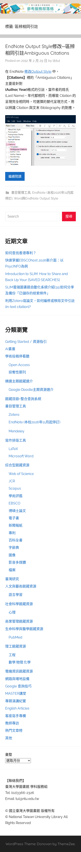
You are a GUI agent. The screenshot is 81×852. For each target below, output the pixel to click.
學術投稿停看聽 (17, 356)
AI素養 (10, 349)
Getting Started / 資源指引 (26, 342)
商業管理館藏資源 (19, 621)
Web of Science (21, 474)
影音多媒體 (17, 562)
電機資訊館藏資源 (19, 671)
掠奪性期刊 (17, 372)
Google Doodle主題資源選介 (31, 390)
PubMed (15, 637)
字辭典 (14, 548)
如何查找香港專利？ (20, 253)
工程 (12, 655)
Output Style (41, 72)
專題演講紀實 (15, 701)
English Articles (17, 708)
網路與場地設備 (17, 679)
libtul (56, 61)
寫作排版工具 (15, 440)
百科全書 (15, 540)
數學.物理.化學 (20, 662)
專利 (12, 533)
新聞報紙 (15, 525)
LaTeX (13, 449)
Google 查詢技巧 (18, 686)
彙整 (8, 755)
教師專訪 (12, 723)
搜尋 (68, 216)
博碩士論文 (17, 511)
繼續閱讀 (14, 176)
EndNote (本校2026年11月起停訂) (34, 422)
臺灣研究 (12, 579)
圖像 (12, 555)
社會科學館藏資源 (19, 604)
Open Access (19, 365)
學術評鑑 (15, 496)
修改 (27, 72)
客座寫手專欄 (15, 716)
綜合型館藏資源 (17, 465)
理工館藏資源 (15, 646)
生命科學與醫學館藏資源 (24, 629)
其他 (8, 738)
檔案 (12, 570)
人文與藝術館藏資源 (20, 586)
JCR (12, 481)
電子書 (14, 518)
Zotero (14, 415)
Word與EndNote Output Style (36, 198)
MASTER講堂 (15, 693)
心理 (12, 612)
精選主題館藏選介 (19, 381)
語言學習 (15, 595)
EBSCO (14, 503)
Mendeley (16, 431)
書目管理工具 (21, 193)
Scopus (15, 488)
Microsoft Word (21, 456)
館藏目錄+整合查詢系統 (23, 399)
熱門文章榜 (13, 730)
